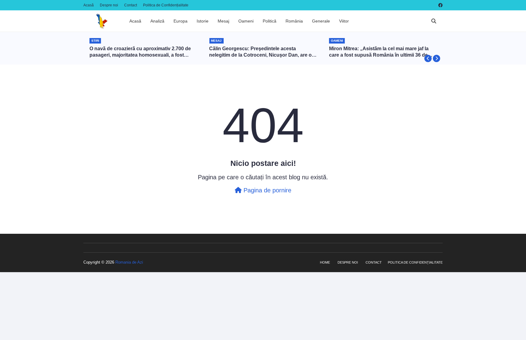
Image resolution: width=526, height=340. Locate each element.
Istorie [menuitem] (203, 21)
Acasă (88, 5)
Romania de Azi (129, 262)
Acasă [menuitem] (135, 21)
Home (325, 262)
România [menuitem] (294, 21)
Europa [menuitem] (181, 21)
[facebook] (440, 5)
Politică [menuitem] (269, 21)
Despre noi (109, 5)
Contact (130, 5)
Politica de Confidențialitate (165, 5)
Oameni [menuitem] (246, 21)
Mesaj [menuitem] (223, 21)
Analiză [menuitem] (157, 21)
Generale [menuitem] (321, 21)
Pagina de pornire (266, 190)
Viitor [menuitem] (344, 21)
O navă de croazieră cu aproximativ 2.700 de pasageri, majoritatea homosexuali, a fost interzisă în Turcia (140, 52)
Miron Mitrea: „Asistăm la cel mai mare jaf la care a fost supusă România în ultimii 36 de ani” (379, 52)
